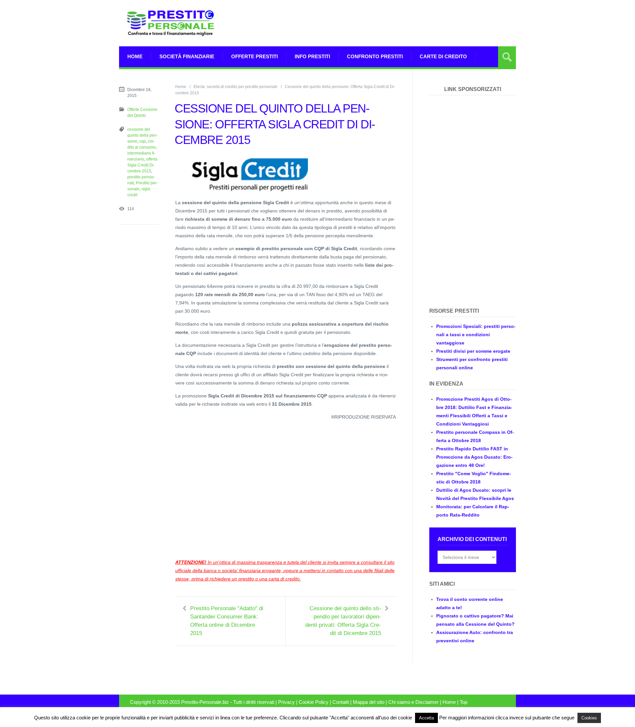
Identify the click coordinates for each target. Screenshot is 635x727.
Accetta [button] (426, 717)
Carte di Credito (443, 56)
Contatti (340, 702)
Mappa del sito (368, 702)
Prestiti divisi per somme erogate (473, 351)
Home (135, 56)
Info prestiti (312, 56)
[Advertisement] (395, 23)
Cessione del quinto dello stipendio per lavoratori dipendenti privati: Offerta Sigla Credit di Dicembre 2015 (343, 620)
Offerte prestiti (254, 56)
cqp (142, 141)
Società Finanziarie (186, 56)
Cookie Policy (313, 702)
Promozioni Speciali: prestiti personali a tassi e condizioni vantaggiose (476, 334)
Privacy (286, 702)
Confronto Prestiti (375, 56)
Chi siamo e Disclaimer (413, 702)
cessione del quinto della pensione (142, 135)
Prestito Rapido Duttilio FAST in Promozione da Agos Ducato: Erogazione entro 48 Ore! (474, 457)
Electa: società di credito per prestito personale (235, 86)
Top (463, 702)
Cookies (589, 717)
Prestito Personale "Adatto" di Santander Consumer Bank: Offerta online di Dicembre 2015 (226, 620)
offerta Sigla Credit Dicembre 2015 (142, 165)
